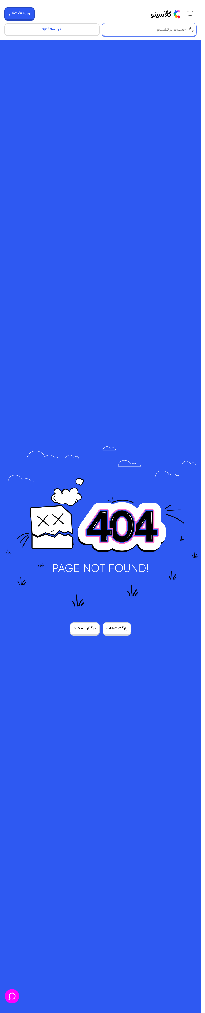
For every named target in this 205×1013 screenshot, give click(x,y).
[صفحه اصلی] (165, 14)
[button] (190, 14)
